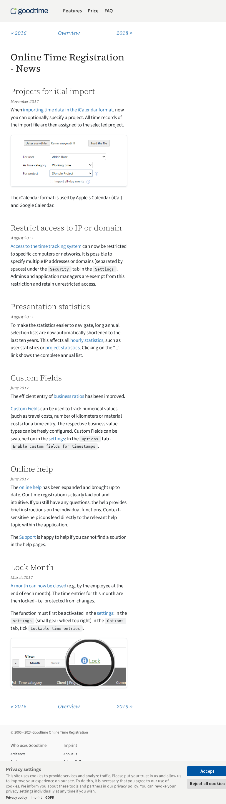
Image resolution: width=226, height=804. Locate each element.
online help (30, 487)
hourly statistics (86, 340)
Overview (69, 33)
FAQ (108, 10)
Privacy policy (16, 797)
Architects (18, 754)
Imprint (36, 797)
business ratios (69, 396)
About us (70, 754)
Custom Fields (25, 408)
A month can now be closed (38, 585)
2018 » (124, 33)
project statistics (62, 347)
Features (72, 10)
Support (27, 537)
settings (57, 438)
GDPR (49, 797)
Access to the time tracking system (46, 246)
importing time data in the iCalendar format (68, 109)
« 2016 (18, 33)
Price (93, 10)
